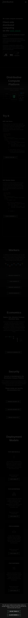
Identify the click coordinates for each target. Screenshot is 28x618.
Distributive (13, 606)
